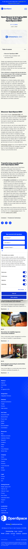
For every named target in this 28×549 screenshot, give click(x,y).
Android (20, 531)
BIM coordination (22, 116)
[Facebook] (2, 223)
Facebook (18, 533)
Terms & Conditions (24, 539)
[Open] (25, 9)
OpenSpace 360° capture (16, 91)
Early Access (14, 211)
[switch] (25, 276)
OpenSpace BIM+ (5, 75)
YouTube (13, 533)
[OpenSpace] (6, 8)
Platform (3, 380)
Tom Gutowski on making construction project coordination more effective (12, 300)
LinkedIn (7, 533)
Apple (15, 531)
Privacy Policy (18, 539)
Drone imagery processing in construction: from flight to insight (13, 364)
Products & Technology (14, 217)
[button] (14, 49)
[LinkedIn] (10, 223)
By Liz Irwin (14, 24)
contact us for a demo (11, 212)
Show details (21, 289)
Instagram (24, 533)
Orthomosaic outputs (6, 144)
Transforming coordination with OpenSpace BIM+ (12, 56)
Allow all (14, 293)
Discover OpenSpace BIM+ (11, 53)
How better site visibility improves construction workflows (10, 332)
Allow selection (14, 297)
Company (3, 217)
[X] (6, 223)
